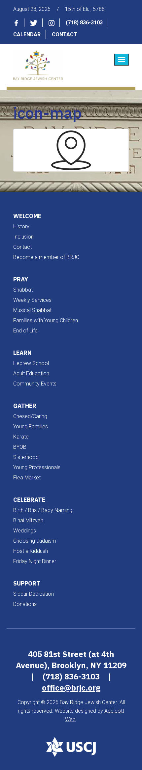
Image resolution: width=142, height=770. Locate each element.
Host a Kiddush (30, 551)
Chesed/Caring (30, 416)
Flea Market (27, 477)
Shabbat (23, 290)
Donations (25, 604)
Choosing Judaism (34, 541)
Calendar (27, 34)
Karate (21, 437)
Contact (64, 34)
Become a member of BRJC (46, 257)
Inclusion (23, 237)
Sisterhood (26, 457)
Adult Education (31, 373)
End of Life (25, 331)
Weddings (24, 531)
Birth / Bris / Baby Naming (42, 510)
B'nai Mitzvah (28, 520)
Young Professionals (36, 467)
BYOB (19, 447)
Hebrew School (31, 363)
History (21, 226)
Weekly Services (32, 300)
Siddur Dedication (33, 594)
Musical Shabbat (32, 310)
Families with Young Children (45, 320)
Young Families (30, 426)
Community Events (34, 384)
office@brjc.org (71, 687)
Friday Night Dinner (34, 561)
